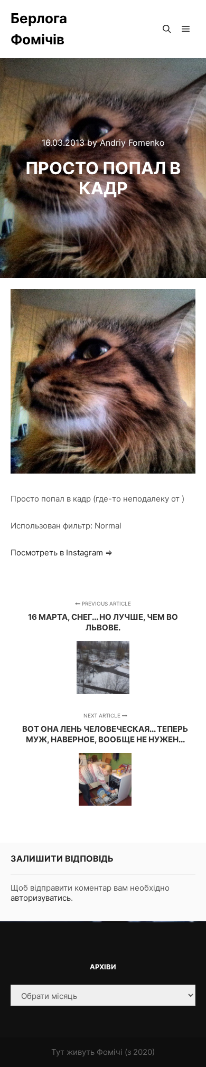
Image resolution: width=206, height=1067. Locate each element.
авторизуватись (41, 898)
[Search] (166, 29)
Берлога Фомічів (39, 29)
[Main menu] (185, 29)
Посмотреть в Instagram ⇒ (62, 552)
